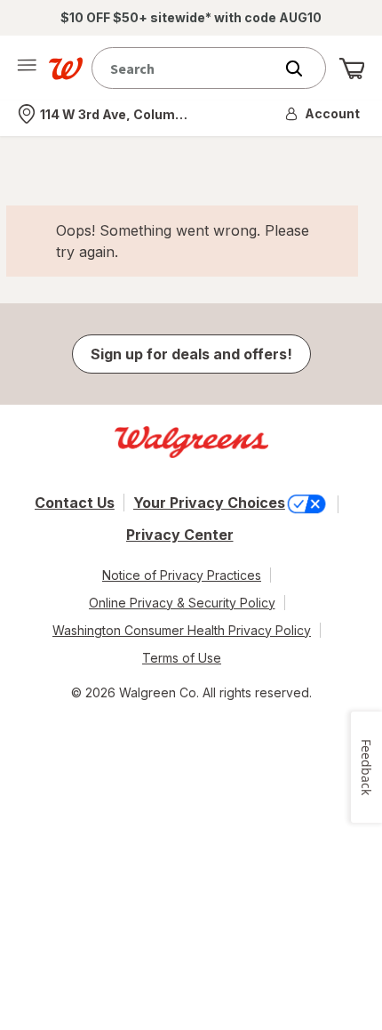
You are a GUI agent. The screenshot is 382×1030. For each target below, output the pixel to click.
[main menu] (26, 68)
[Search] (303, 68)
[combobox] (186, 68)
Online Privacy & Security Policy (182, 602)
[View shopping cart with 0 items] (352, 68)
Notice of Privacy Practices (181, 575)
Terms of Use (181, 657)
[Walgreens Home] (66, 68)
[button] (323, 114)
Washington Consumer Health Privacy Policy (181, 630)
